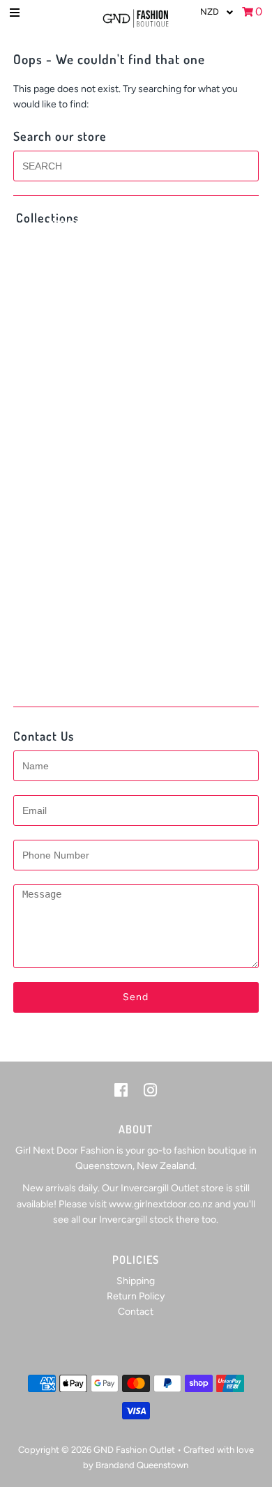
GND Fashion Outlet (134, 1449)
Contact (135, 1312)
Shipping (135, 1281)
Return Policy (136, 1296)
